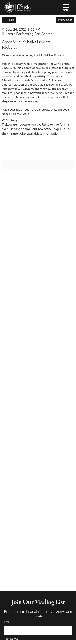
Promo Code (65, 20)
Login (11, 20)
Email (7, 621)
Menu (66, 10)
